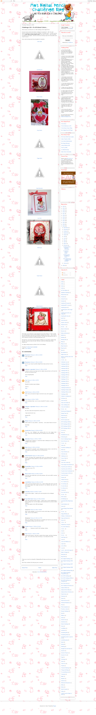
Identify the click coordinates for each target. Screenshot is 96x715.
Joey (26, 380)
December (66, 227)
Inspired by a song (65, 524)
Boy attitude (63, 352)
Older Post (54, 567)
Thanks (62, 665)
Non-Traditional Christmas (66, 585)
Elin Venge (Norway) (65, 143)
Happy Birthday (64, 513)
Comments (65, 274)
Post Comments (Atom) (42, 571)
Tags (62, 657)
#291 (62, 283)
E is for (62, 430)
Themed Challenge (65, 667)
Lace (62, 539)
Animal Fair (63, 298)
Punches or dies (64, 609)
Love (62, 548)
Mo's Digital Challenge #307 (67, 564)
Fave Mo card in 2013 (65, 468)
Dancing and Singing (65, 411)
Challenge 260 (64, 383)
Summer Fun (64, 655)
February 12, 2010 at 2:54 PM (34, 420)
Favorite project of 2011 (66, 473)
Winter (62, 687)
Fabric (62, 445)
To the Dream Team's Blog (66, 128)
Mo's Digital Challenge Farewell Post (65, 573)
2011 (64, 224)
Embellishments (64, 434)
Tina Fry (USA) (64, 147)
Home (39, 567)
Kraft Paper (63, 537)
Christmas (63, 398)
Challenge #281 (64, 372)
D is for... (63, 409)
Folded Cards (64, 479)
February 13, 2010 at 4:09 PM (36, 466)
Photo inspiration (64, 606)
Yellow (62, 691)
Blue (62, 350)
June (65, 238)
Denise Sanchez (39, 306)
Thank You (63, 663)
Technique (63, 659)
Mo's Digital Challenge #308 (67, 567)
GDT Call (63, 496)
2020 (64, 210)
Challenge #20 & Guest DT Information (66, 248)
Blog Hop (63, 348)
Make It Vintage (64, 552)
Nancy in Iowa (28, 473)
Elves (62, 432)
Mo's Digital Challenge (65, 558)
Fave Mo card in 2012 (65, 466)
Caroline (27, 526)
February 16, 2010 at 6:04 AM (39, 498)
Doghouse (63, 417)
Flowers (62, 477)
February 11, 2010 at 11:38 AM (36, 354)
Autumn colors (64, 322)
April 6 (62, 318)
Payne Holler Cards (29, 498)
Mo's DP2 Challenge (65, 575)
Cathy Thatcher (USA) (65, 139)
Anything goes (64, 307)
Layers (62, 543)
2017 (64, 213)
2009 (64, 265)
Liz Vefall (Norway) (65, 149)
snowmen (63, 630)
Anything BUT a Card (65, 305)
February (66, 245)
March (65, 243)
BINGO (62, 335)
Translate (71, 28)
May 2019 (63, 556)
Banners (63, 331)
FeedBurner (70, 42)
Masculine (63, 554)
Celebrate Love (64, 362)
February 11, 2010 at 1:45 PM (33, 380)
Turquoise (63, 674)
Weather (63, 678)
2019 (64, 211)
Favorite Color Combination (67, 470)
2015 (64, 217)
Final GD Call (64, 475)
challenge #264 (64, 368)
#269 (62, 281)
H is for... (63, 511)
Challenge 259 (64, 381)
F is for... (63, 443)
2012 (64, 222)
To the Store (63, 123)
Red (62, 613)
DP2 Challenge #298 (65, 421)
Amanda (63, 296)
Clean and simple (64, 402)
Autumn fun (63, 324)
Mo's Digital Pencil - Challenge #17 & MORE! (67, 259)
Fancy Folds (63, 458)
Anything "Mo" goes (65, 303)
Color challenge (28, 348)
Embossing (63, 436)
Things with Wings (65, 669)
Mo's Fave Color (64, 583)
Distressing (63, 415)
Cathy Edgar (39, 41)
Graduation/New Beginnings (67, 500)
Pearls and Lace (64, 600)
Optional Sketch (64, 587)
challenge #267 (64, 370)
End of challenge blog (65, 438)
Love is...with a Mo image (66, 550)
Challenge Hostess (65, 389)
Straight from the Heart (66, 648)
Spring (62, 644)
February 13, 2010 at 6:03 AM (38, 455)
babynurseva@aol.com (66, 116)
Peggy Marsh (39, 158)
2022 (64, 206)
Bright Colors (64, 354)
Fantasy (63, 460)
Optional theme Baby (65, 589)
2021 (64, 208)
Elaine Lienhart (39, 96)
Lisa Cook (39, 218)
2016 (64, 215)
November (66, 229)
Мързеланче (27, 354)
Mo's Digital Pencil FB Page (67, 130)
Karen (26, 533)
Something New (64, 632)
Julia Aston (27, 491)
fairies (62, 449)
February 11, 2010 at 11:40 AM (36, 362)
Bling (62, 341)
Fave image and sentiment (66, 464)
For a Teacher (64, 481)
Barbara (26, 420)
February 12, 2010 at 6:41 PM (36, 430)
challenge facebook (65, 387)
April (65, 241)
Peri (26, 399)
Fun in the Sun (64, 492)
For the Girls (63, 485)
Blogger (54, 705)
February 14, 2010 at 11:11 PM (37, 482)
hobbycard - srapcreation (30, 369)
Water (62, 676)
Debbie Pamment (28, 455)
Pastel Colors (64, 594)
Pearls (62, 598)
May (65, 240)
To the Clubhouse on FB (66, 125)
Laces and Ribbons (65, 541)
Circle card (63, 400)
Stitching (63, 646)
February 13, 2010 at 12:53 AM (33, 447)
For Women (63, 488)
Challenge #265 (64, 364)
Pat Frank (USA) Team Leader (67, 136)
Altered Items (64, 294)
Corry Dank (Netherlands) (66, 141)
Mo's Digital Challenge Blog (66, 570)
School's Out (63, 619)
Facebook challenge (65, 447)
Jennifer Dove (28, 430)
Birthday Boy (63, 339)
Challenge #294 (64, 374)
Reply (26, 358)
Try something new (65, 672)
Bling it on (63, 343)
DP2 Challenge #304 (65, 424)
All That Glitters (64, 290)
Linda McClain (28, 482)
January (65, 263)
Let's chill (63, 545)
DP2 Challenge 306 (65, 428)
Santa (62, 617)
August (65, 234)
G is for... (63, 494)
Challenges (63, 394)
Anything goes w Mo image (66, 309)
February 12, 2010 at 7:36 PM (35, 438)
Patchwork (63, 596)
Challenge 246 (64, 376)
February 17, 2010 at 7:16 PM (33, 533)
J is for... (63, 528)
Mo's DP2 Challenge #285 (66, 578)
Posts (64, 272)
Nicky (26, 447)
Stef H (26, 392)
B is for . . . (63, 326)
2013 (64, 220)
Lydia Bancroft (39, 69)
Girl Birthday (63, 498)
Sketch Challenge (64, 623)
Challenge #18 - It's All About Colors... (66, 256)
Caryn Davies (39, 130)
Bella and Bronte (64, 333)
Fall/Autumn (63, 456)
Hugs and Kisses (64, 518)
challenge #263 (64, 366)
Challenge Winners (65, 391)
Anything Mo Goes (65, 316)
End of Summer (64, 441)
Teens (62, 661)
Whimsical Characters (65, 682)
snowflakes (63, 628)
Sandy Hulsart (39, 275)
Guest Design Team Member (67, 508)
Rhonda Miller (28, 466)
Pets (62, 604)
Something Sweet (64, 634)
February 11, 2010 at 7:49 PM (32, 399)
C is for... (63, 359)
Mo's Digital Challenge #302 (67, 560)
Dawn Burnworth (39, 188)
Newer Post (24, 567)
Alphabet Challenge (65, 292)
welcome (63, 680)
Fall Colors (63, 453)
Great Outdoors (64, 504)
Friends (62, 490)
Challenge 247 (64, 379)
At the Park (63, 320)
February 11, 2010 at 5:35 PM (33, 392)
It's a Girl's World (64, 526)
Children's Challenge (65, 396)
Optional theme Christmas (66, 591)
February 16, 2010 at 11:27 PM (36, 518)
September (66, 232)
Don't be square (64, 419)
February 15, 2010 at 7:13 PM (35, 491)
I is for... (62, 522)
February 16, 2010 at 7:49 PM (36, 509)
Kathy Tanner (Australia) (66, 151)
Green (62, 506)
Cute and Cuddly (64, 406)
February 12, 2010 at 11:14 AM (41, 406)
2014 (64, 218)
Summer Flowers (64, 652)
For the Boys (63, 483)
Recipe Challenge (65, 611)
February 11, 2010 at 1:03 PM (41, 369)
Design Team (64, 413)
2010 (64, 225)
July (65, 236)
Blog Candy (63, 345)
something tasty (64, 640)
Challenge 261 (64, 385)
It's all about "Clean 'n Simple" (65, 252)
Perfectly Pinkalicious (65, 602)
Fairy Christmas (64, 451)
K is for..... (63, 535)
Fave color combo (65, 462)
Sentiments (63, 621)
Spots (62, 642)
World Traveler (64, 689)
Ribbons (63, 615)
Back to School (64, 328)
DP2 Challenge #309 (65, 426)
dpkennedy (27, 438)
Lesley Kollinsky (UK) (65, 145)
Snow (62, 626)
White (62, 684)
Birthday (63, 337)
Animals (62, 301)
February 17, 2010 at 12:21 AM (35, 526)
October (65, 231)
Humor (62, 520)
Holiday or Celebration (65, 515)
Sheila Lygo (39, 247)
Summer (63, 650)
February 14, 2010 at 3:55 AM (36, 473)
